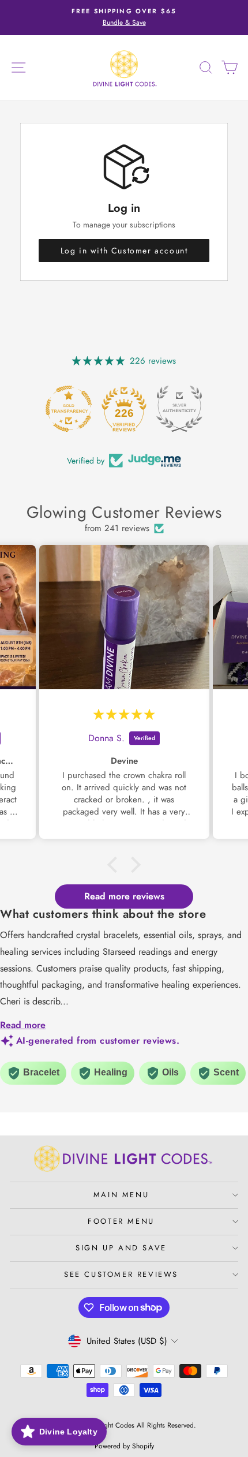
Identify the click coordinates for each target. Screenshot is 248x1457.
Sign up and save (121, 1247)
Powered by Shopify (124, 1446)
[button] (115, 865)
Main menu (121, 1194)
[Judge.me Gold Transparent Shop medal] (69, 409)
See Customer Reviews (121, 1274)
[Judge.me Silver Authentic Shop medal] (179, 409)
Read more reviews (124, 896)
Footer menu (121, 1221)
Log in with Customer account (124, 250)
